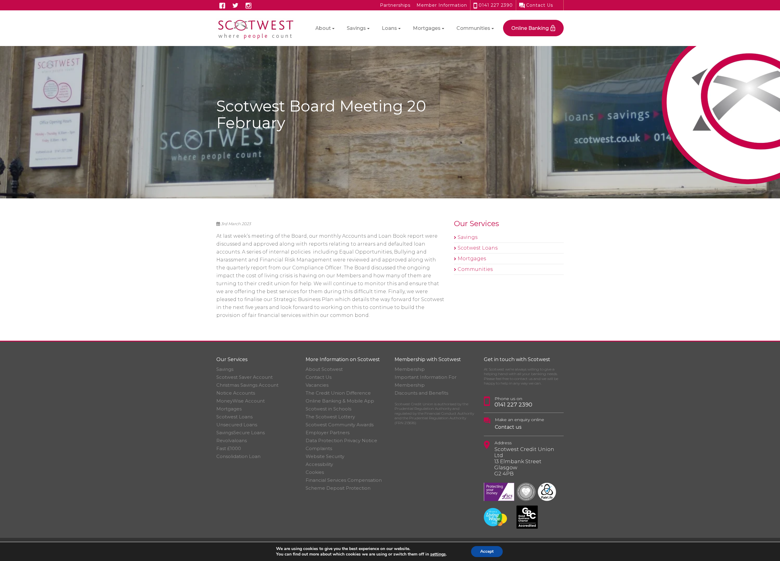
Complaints (319, 448)
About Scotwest (324, 369)
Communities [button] (473, 28)
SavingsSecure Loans (240, 432)
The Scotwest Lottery (330, 417)
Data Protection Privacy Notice (341, 440)
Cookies (315, 472)
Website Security (325, 456)
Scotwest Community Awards (340, 425)
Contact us (508, 427)
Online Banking (530, 28)
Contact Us (539, 5)
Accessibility (319, 464)
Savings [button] (356, 28)
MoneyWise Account (240, 401)
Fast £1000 (228, 448)
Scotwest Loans (478, 248)
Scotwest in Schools (328, 409)
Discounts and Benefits (421, 393)
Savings (467, 237)
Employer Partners (327, 432)
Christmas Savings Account (247, 385)
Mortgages (472, 258)
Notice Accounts (235, 393)
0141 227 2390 (495, 5)
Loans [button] (389, 28)
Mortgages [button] (427, 28)
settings (438, 554)
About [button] (323, 28)
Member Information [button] (442, 5)
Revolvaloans (231, 440)
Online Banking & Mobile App (340, 401)
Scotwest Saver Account (244, 377)
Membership (410, 369)
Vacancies (317, 385)
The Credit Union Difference (338, 393)
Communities (475, 269)
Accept (487, 551)
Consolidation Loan (238, 456)
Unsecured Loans (236, 425)
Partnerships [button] (395, 5)
